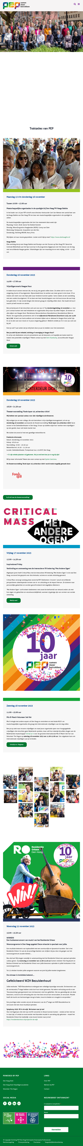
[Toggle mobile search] (75, 4)
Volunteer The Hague (10, 1089)
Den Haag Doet (8, 1081)
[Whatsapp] (19, 1103)
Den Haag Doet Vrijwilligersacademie (15, 1085)
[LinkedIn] (14, 1103)
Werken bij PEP (49, 1085)
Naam (46, 1112)
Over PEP (47, 1081)
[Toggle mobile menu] (79, 4)
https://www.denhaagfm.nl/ (60, 237)
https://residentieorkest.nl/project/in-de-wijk (22, 1019)
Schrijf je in (30, 734)
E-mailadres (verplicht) (52, 1104)
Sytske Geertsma (50, 459)
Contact (46, 1089)
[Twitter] (9, 1103)
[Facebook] (5, 1103)
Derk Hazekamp (51, 338)
